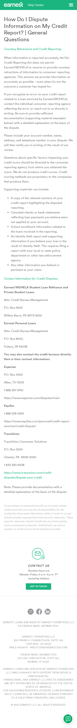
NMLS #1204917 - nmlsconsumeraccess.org (38, 647)
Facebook (39, 612)
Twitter (31, 612)
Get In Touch (38, 586)
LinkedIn (48, 612)
